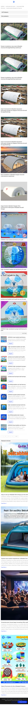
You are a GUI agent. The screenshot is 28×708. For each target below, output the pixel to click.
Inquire (10, 343)
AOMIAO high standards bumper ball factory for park (14, 329)
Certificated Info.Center (10, 6)
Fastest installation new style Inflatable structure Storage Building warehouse (11, 47)
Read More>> (4, 503)
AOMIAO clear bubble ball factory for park (12, 239)
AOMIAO (2, 6)
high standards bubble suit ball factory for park (13, 269)
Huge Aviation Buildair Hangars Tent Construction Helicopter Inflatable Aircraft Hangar (12, 207)
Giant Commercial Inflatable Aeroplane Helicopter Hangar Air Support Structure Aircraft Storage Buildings (14, 110)
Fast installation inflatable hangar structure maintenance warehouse (12, 175)
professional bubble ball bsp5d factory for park (13, 299)
